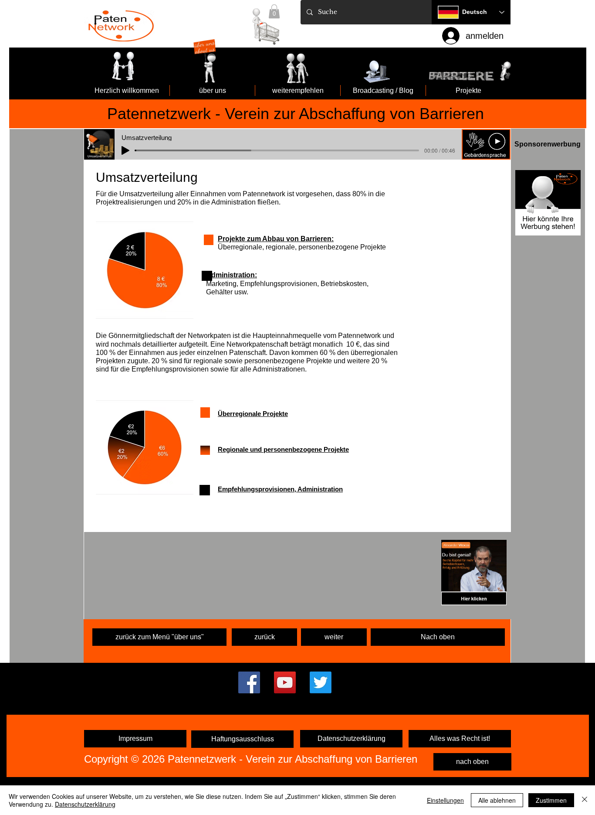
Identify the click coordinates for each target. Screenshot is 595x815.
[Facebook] (249, 682)
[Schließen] (584, 800)
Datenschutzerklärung (85, 804)
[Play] (125, 150)
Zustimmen (551, 800)
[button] (486, 144)
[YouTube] (285, 682)
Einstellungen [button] (445, 800)
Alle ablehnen (497, 800)
